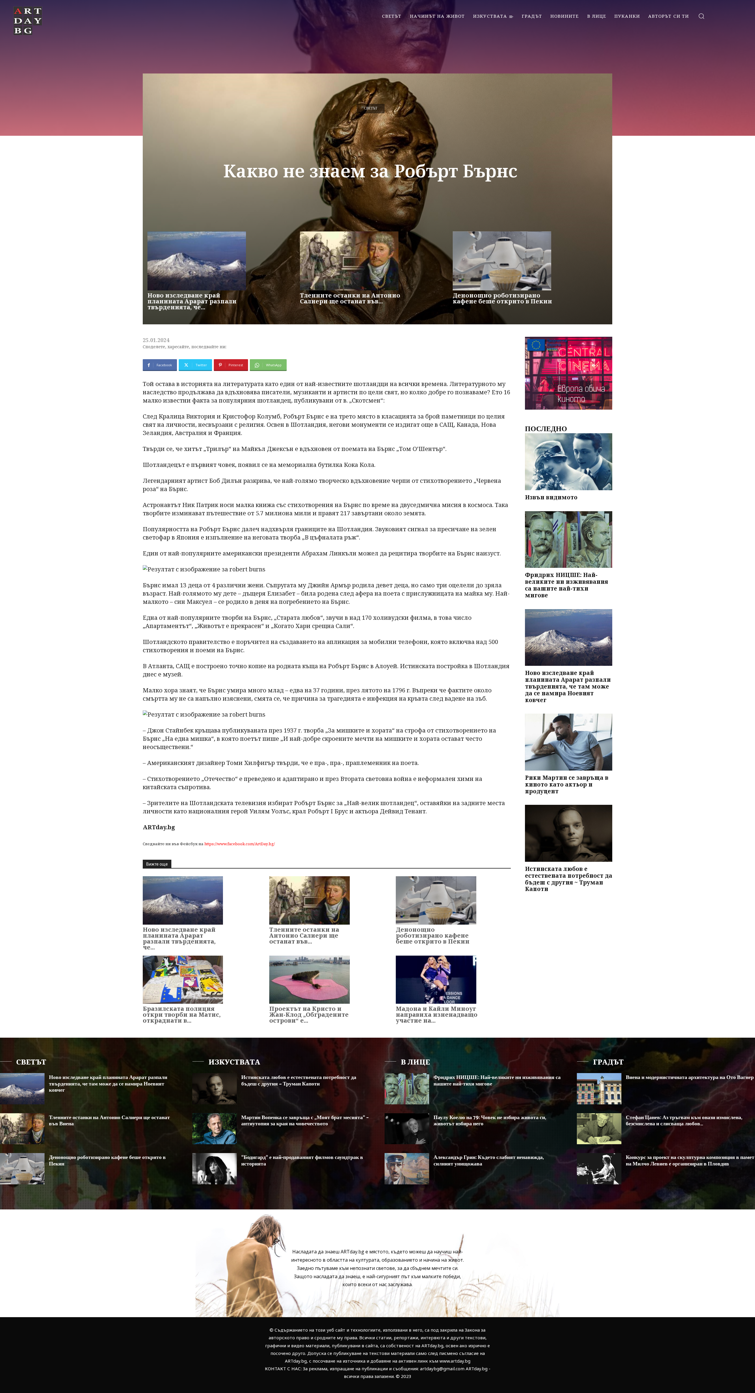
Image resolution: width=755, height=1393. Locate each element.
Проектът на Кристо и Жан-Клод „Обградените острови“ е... (309, 1014)
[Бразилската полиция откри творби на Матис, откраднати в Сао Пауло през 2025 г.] (183, 980)
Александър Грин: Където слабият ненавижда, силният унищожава (489, 1160)
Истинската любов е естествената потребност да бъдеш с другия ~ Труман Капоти (568, 879)
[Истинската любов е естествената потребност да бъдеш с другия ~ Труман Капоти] (568, 833)
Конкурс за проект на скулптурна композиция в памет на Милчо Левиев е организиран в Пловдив (690, 1160)
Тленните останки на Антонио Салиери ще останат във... (350, 298)
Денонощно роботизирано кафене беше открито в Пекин (502, 298)
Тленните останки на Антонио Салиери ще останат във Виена (109, 1121)
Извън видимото (551, 497)
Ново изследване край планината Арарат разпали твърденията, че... (192, 301)
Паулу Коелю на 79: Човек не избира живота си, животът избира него (490, 1121)
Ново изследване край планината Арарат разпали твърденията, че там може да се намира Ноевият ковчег (568, 686)
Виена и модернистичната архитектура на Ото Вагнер (690, 1077)
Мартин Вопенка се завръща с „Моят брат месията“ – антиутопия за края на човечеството (305, 1121)
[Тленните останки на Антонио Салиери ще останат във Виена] (349, 260)
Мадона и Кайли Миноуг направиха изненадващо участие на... (436, 1014)
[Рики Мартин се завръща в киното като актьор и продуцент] (568, 742)
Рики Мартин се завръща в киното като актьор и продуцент (566, 784)
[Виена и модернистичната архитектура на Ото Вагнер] (599, 1088)
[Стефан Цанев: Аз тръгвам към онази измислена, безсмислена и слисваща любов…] (599, 1129)
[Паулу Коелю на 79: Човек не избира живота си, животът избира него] (407, 1129)
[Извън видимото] (568, 461)
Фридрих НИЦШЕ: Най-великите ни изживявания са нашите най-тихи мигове (566, 585)
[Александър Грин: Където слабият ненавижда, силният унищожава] (407, 1168)
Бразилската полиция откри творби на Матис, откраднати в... (182, 1014)
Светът (370, 108)
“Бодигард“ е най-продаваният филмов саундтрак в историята (302, 1160)
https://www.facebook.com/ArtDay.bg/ (239, 843)
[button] (701, 16)
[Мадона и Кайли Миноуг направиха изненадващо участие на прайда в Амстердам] (436, 980)
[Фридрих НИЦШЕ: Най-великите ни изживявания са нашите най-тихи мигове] (568, 539)
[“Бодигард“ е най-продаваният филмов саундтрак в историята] (214, 1168)
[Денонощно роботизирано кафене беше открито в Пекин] (502, 260)
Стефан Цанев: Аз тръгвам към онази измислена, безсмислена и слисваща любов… (684, 1121)
